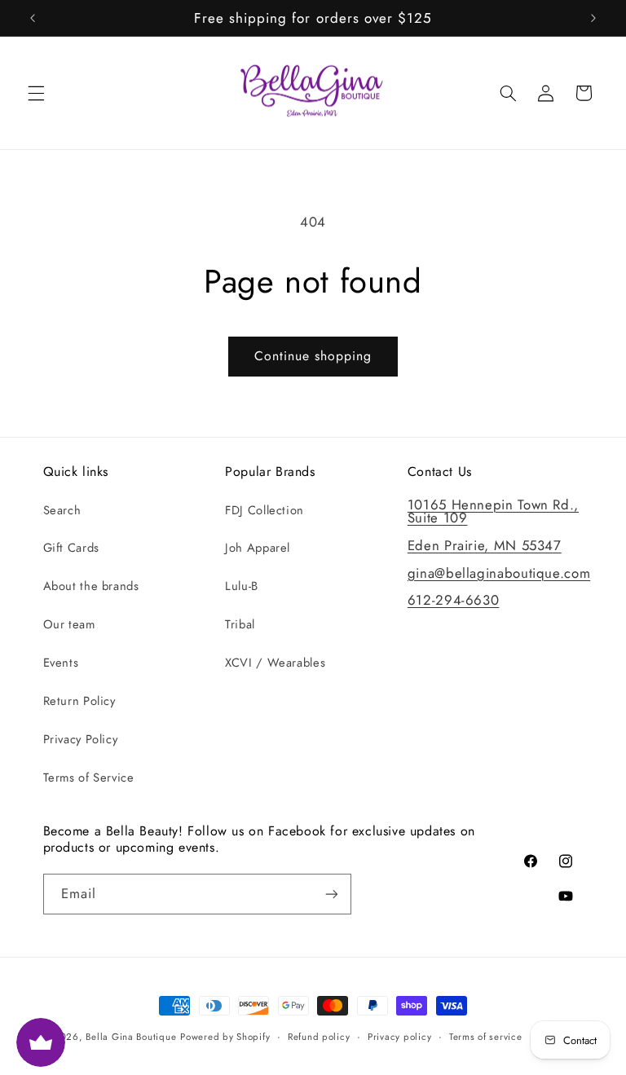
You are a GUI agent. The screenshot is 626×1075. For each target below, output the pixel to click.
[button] (36, 93)
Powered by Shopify (225, 1036)
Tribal (240, 624)
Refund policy (319, 1036)
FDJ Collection (264, 510)
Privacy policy (399, 1036)
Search (62, 510)
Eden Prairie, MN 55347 (485, 545)
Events (61, 663)
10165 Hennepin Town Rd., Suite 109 (493, 511)
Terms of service (485, 1036)
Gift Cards (71, 548)
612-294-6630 (454, 600)
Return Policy (79, 701)
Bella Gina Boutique (131, 1036)
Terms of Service (88, 777)
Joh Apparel (257, 548)
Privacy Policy (80, 739)
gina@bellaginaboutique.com (499, 573)
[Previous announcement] (33, 18)
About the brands (91, 586)
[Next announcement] (593, 18)
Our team (69, 624)
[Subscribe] (331, 894)
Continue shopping (313, 355)
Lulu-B (241, 586)
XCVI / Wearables (275, 663)
